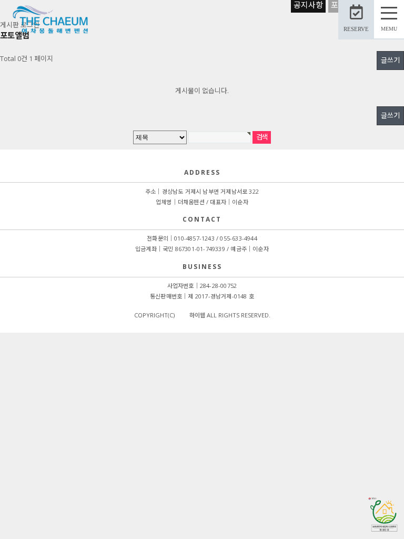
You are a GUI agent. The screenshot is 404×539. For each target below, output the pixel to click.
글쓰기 (390, 60)
